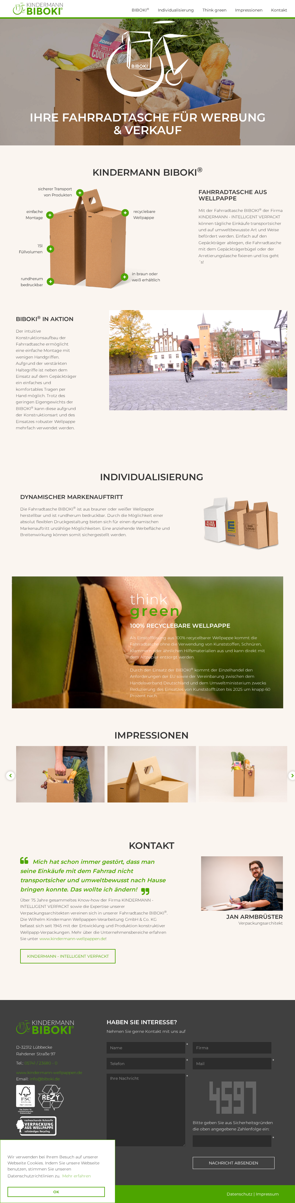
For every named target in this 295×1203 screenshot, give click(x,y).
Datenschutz (239, 1194)
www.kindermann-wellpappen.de (72, 938)
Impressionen (248, 10)
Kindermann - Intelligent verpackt (68, 956)
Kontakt (279, 10)
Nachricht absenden (233, 1163)
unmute (285, 404)
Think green (214, 10)
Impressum (267, 1194)
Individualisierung (176, 10)
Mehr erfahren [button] (76, 1176)
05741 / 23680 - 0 (40, 1063)
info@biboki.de (45, 1078)
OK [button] (56, 1192)
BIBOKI (140, 10)
